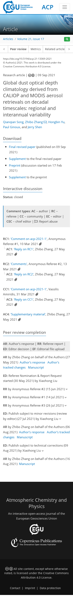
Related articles (55, 49)
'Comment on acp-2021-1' (29, 239)
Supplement (17, 159)
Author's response (32, 362)
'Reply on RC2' (23, 274)
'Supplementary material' (28, 314)
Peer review (18, 49)
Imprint (30, 588)
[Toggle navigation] (64, 7)
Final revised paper (22, 147)
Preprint (14, 165)
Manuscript (36, 367)
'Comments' (19, 264)
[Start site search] (67, 39)
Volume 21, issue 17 (30, 39)
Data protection (50, 588)
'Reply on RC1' (23, 249)
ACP (47, 7)
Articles (8, 39)
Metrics (36, 49)
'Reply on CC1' (23, 299)
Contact (15, 588)
